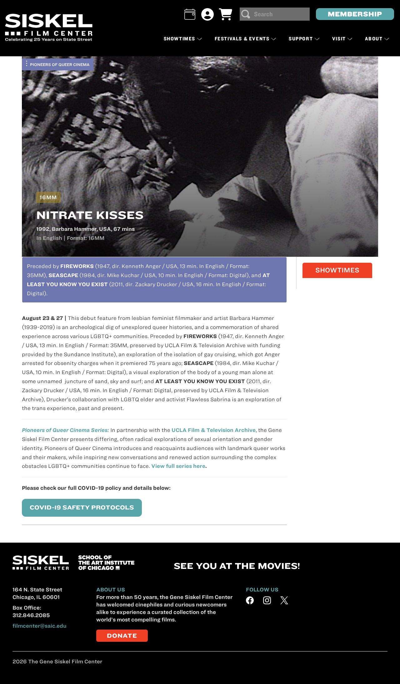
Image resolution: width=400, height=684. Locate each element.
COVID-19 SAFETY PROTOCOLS (82, 507)
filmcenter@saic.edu (39, 626)
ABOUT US (110, 589)
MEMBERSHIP (355, 14)
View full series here (178, 466)
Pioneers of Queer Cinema (60, 64)
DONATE (122, 635)
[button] (190, 14)
